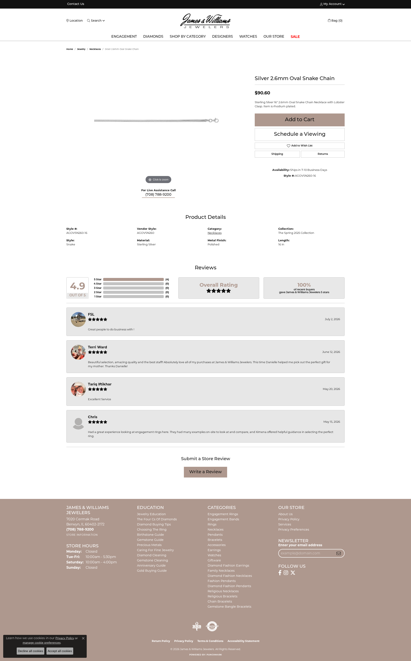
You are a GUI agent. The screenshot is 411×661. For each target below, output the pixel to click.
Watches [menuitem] (214, 555)
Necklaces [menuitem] (215, 529)
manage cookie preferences (42, 642)
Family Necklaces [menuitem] (221, 571)
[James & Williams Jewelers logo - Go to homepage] (205, 21)
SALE (295, 37)
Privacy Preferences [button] (293, 529)
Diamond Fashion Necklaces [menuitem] (230, 576)
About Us (285, 514)
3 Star (97, 287)
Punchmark (214, 655)
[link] (75, 4)
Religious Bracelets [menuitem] (222, 596)
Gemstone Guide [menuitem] (150, 540)
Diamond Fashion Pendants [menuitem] (229, 586)
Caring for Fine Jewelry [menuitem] (155, 550)
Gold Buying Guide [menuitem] (152, 571)
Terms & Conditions (210, 641)
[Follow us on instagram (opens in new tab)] (286, 572)
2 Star (97, 292)
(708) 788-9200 (158, 195)
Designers (222, 37)
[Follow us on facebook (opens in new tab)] (279, 572)
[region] (158, 120)
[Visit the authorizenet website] (212, 626)
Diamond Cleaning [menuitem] (151, 555)
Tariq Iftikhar (100, 384)
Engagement (124, 37)
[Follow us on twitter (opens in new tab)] (292, 572)
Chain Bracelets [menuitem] (220, 601)
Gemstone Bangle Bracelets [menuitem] (229, 607)
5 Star (97, 279)
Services (284, 524)
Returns (323, 154)
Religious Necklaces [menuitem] (223, 591)
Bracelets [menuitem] (215, 540)
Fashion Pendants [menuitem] (222, 581)
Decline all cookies (30, 651)
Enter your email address (300, 545)
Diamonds (153, 37)
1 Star (97, 296)
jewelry (81, 49)
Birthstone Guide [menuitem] (150, 535)
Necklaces (95, 49)
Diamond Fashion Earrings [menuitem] (228, 565)
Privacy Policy (288, 519)
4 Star (97, 283)
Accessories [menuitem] (217, 545)
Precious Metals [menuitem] (149, 545)
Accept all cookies (60, 651)
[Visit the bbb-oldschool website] (196, 626)
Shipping (277, 154)
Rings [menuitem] (212, 524)
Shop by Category (188, 37)
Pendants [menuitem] (215, 535)
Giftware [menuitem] (214, 560)
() (167, 279)
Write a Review (205, 472)
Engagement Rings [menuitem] (223, 514)
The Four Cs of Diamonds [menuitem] (157, 519)
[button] (331, 4)
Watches (248, 37)
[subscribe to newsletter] (338, 553)
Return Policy (161, 641)
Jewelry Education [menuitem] (151, 514)
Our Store (274, 37)
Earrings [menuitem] (214, 550)
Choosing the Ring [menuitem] (152, 529)
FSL (91, 314)
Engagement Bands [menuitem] (223, 519)
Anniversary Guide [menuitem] (151, 565)
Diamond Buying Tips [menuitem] (154, 524)
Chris (92, 417)
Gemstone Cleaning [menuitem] (152, 560)
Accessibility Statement (243, 641)
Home (69, 49)
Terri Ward (97, 347)
